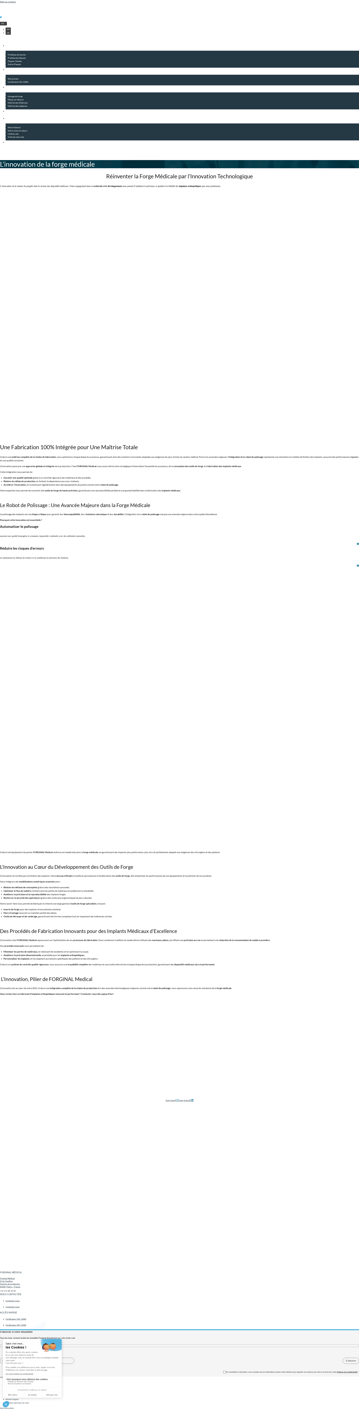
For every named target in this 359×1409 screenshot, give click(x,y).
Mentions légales (12, 1399)
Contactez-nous (13, 1301)
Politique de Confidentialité (347, 1372)
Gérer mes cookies (7, 1408)
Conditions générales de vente (17, 1403)
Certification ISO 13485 (16, 1319)
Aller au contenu (8, 1)
